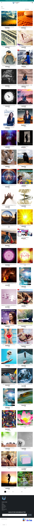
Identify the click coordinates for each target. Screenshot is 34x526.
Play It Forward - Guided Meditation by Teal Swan (9, 467)
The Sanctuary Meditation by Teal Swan (25, 487)
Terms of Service (4, 506)
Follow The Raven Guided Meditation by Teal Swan (25, 165)
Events (2, 508)
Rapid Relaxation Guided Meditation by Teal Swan (25, 325)
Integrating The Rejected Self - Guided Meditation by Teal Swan (8, 305)
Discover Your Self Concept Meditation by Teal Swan (9, 205)
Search (2, 503)
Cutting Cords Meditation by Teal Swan (25, 205)
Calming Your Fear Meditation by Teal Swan (9, 105)
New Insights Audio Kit (25, 305)
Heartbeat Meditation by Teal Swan (25, 264)
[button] (7, 47)
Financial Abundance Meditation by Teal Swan (8, 46)
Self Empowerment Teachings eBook (9, 325)
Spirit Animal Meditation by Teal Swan (8, 165)
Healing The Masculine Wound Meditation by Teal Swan (9, 284)
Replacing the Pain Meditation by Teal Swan (9, 384)
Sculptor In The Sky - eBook (9, 406)
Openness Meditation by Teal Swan (25, 426)
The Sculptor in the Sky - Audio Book (25, 285)
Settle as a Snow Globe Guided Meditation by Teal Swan (25, 384)
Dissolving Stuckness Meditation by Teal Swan (9, 65)
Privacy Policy (3, 505)
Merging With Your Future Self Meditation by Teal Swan (9, 226)
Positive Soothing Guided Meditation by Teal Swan (9, 244)
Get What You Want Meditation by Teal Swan (25, 105)
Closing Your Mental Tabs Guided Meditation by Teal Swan (25, 468)
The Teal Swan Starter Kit (25, 65)
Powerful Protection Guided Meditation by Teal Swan (9, 185)
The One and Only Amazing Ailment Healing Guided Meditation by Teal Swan (25, 345)
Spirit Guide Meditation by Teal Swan (9, 146)
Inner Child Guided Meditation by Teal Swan (9, 344)
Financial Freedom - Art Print (9, 428)
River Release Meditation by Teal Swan (25, 404)
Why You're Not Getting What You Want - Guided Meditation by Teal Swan (25, 85)
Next (21, 491)
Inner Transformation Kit (25, 237)
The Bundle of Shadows (25, 146)
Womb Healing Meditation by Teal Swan (25, 46)
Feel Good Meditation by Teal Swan (9, 487)
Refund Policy (3, 507)
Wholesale (3, 504)
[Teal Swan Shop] (17, 2)
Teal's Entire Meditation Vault (25, 124)
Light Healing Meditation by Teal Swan (25, 225)
